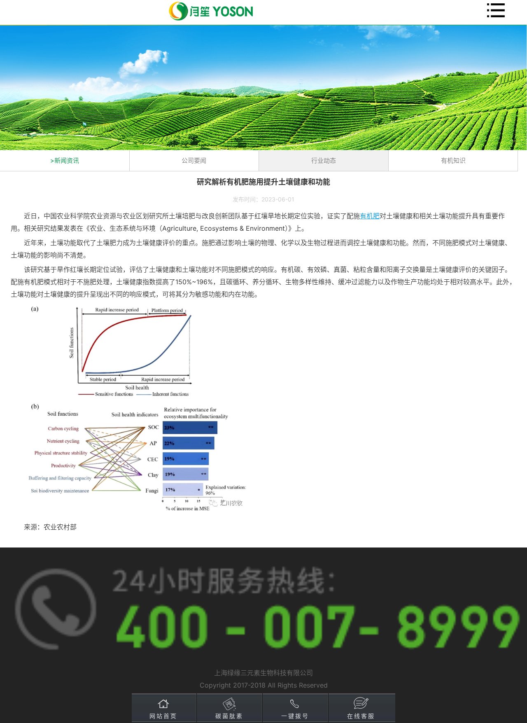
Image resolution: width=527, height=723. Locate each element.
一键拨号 (295, 715)
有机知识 (453, 160)
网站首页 (163, 715)
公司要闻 (194, 160)
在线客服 (361, 715)
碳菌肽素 (229, 715)
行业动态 (323, 160)
